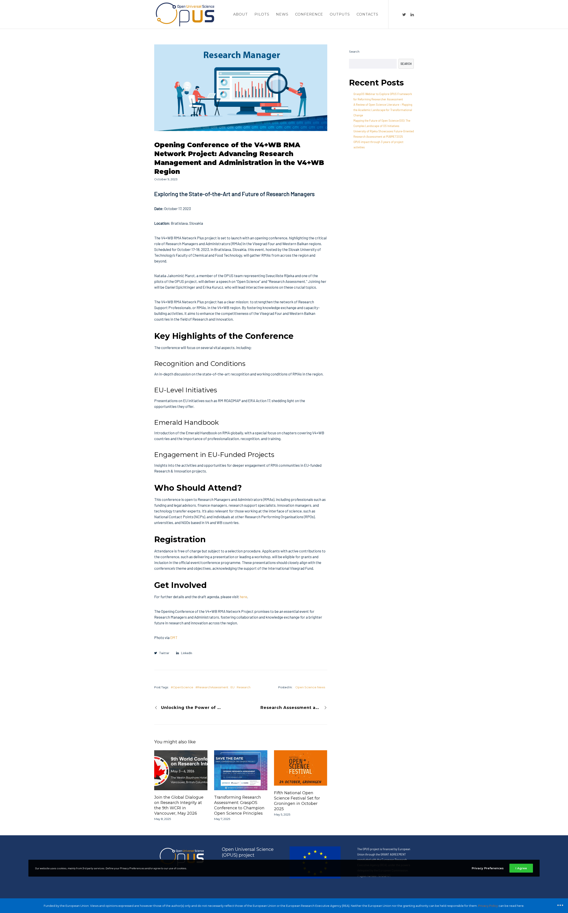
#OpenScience (182, 687)
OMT (174, 637)
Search (354, 51)
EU (233, 687)
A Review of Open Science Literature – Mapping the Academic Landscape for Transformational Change (382, 110)
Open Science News (310, 687)
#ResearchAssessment (211, 687)
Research (243, 687)
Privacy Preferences (488, 868)
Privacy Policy (488, 905)
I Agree (521, 868)
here (243, 596)
